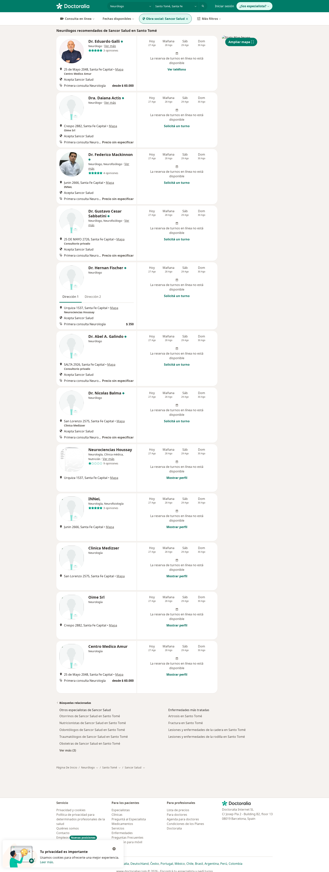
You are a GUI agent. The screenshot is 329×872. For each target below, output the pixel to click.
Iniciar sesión (224, 6)
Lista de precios (178, 810)
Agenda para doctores (183, 819)
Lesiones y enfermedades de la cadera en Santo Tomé (207, 730)
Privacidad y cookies (70, 810)
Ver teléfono (177, 69)
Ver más (110, 46)
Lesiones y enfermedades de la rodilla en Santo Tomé (206, 737)
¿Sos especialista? (253, 6)
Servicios (118, 828)
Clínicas (117, 815)
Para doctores (177, 815)
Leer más (46, 862)
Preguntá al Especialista (129, 819)
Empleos (75, 837)
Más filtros (210, 19)
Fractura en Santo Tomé (185, 723)
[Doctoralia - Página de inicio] (80, 6)
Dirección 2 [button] (93, 297)
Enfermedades (122, 833)
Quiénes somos (67, 828)
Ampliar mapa (239, 42)
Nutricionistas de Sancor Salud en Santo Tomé (92, 723)
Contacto (62, 833)
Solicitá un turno (177, 126)
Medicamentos (122, 824)
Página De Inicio (66, 767)
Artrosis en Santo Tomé (185, 716)
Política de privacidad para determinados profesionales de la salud (80, 819)
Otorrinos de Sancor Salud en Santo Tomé (89, 716)
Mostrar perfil (176, 478)
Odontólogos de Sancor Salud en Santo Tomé (92, 730)
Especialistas (121, 810)
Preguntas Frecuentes (127, 837)
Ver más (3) (67, 750)
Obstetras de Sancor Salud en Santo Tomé (89, 743)
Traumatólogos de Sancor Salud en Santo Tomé (93, 737)
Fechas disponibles (117, 19)
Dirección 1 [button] (70, 297)
